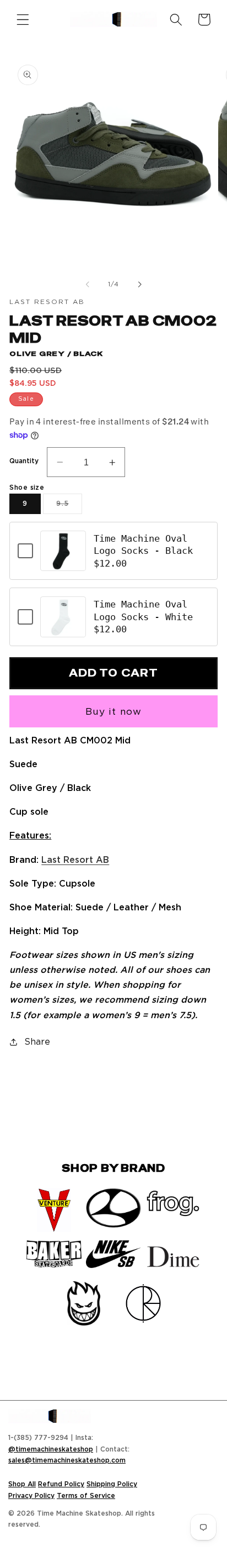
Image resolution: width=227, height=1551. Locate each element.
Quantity (24, 460)
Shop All (22, 1483)
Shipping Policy (112, 1483)
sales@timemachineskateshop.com (67, 1460)
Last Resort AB (75, 859)
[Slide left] (87, 284)
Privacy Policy (31, 1495)
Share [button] (37, 1041)
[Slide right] (139, 284)
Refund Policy (61, 1483)
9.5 (69, 506)
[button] (23, 20)
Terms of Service (86, 1495)
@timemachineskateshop (50, 1449)
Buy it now (113, 711)
